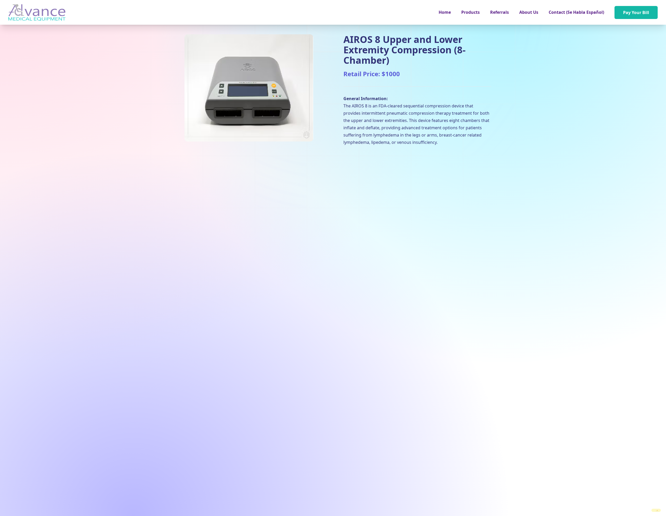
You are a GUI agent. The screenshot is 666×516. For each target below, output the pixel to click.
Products (470, 12)
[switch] (656, 510)
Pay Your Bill (636, 12)
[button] (470, 12)
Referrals (499, 12)
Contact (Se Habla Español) (576, 12)
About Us (528, 12)
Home (445, 12)
